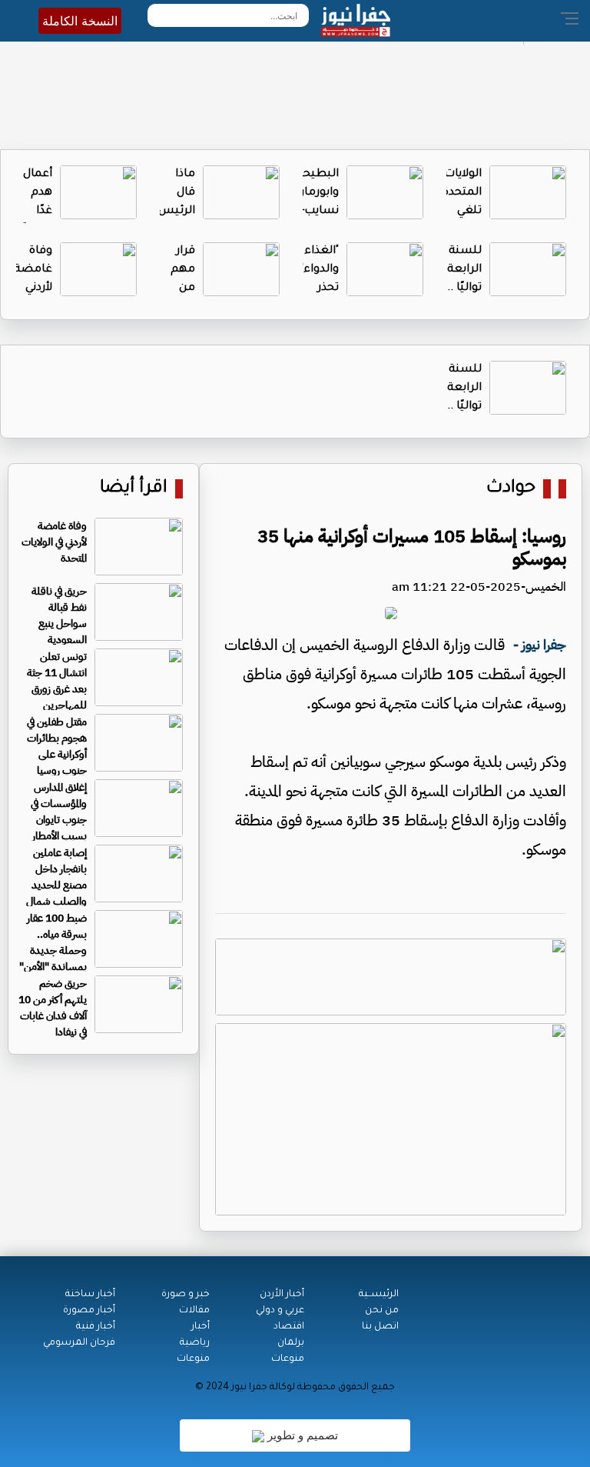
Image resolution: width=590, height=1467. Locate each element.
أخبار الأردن (282, 1294)
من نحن (382, 1310)
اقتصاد (288, 1327)
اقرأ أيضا (133, 488)
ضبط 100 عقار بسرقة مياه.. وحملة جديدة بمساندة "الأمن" (53, 942)
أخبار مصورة (89, 1310)
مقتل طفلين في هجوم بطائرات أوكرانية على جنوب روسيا (57, 746)
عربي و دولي (280, 1310)
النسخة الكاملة (80, 20)
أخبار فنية (95, 1327)
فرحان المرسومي (79, 1343)
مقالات (194, 1310)
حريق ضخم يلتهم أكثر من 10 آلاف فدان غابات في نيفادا (52, 1007)
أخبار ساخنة (90, 1294)
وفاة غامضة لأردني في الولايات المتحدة (54, 542)
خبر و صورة (185, 1294)
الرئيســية (379, 1294)
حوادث (510, 488)
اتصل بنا (380, 1327)
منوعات (287, 1359)
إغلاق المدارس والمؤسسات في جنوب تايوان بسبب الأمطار (59, 811)
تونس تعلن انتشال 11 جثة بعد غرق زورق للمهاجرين (57, 680)
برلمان (290, 1343)
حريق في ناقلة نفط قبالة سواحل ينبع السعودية (59, 615)
